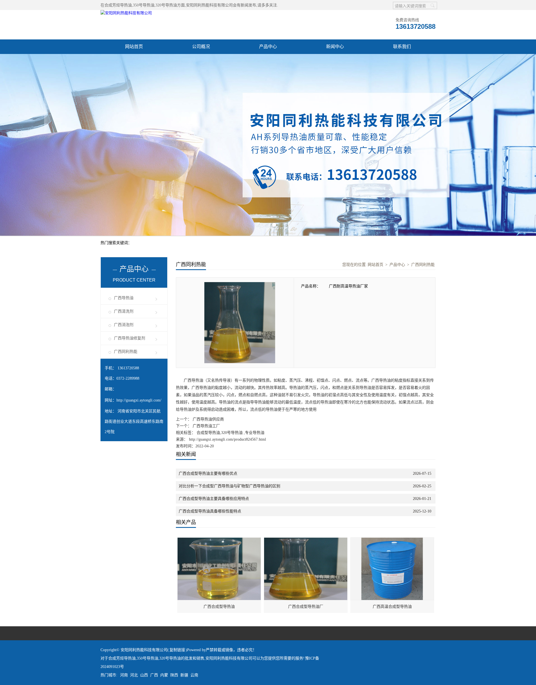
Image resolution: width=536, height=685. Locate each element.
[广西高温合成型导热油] (392, 466)
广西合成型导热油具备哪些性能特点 (210, 436)
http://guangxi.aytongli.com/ (138, 325)
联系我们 (402, 46)
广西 (154, 600)
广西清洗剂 (123, 237)
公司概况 (201, 46)
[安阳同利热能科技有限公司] (126, 13)
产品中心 (268, 46)
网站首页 (134, 46)
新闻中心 (335, 46)
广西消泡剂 (123, 250)
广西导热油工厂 (206, 351)
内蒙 (164, 600)
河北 (134, 600)
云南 (194, 600)
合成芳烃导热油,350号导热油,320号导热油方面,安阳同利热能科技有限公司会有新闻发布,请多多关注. (191, 5)
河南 (124, 600)
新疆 (184, 600)
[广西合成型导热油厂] (306, 466)
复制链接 (177, 575)
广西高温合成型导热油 (392, 532)
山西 (144, 600)
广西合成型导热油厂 (305, 532)
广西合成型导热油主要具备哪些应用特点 (214, 424)
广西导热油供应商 (208, 344)
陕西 (174, 600)
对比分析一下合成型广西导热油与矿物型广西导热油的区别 (229, 411)
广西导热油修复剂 (129, 263)
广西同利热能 (125, 277)
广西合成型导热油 (219, 532)
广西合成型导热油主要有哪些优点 (208, 399)
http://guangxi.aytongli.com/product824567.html (227, 365)
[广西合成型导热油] (219, 466)
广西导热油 (123, 223)
